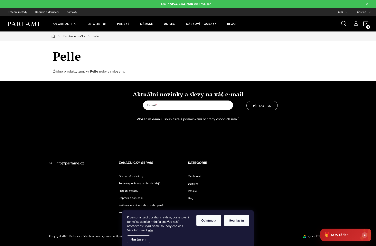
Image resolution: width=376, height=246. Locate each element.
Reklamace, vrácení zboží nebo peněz (142, 205)
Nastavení (138, 239)
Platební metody (17, 12)
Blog (190, 198)
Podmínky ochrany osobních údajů (139, 183)
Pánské (192, 191)
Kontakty (72, 12)
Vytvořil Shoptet (317, 236)
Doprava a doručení (47, 12)
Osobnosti (194, 176)
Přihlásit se (262, 105)
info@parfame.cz (69, 163)
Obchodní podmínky (131, 176)
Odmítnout (208, 220)
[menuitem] (65, 24)
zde (150, 230)
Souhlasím (236, 220)
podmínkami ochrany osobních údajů (211, 119)
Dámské (193, 183)
